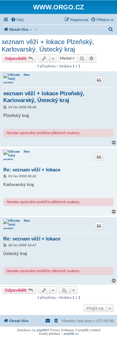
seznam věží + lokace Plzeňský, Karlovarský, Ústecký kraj (48, 45)
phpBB (42, 330)
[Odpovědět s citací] (99, 80)
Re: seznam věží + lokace (31, 169)
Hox (27, 74)
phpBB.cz (71, 333)
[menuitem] (17, 20)
